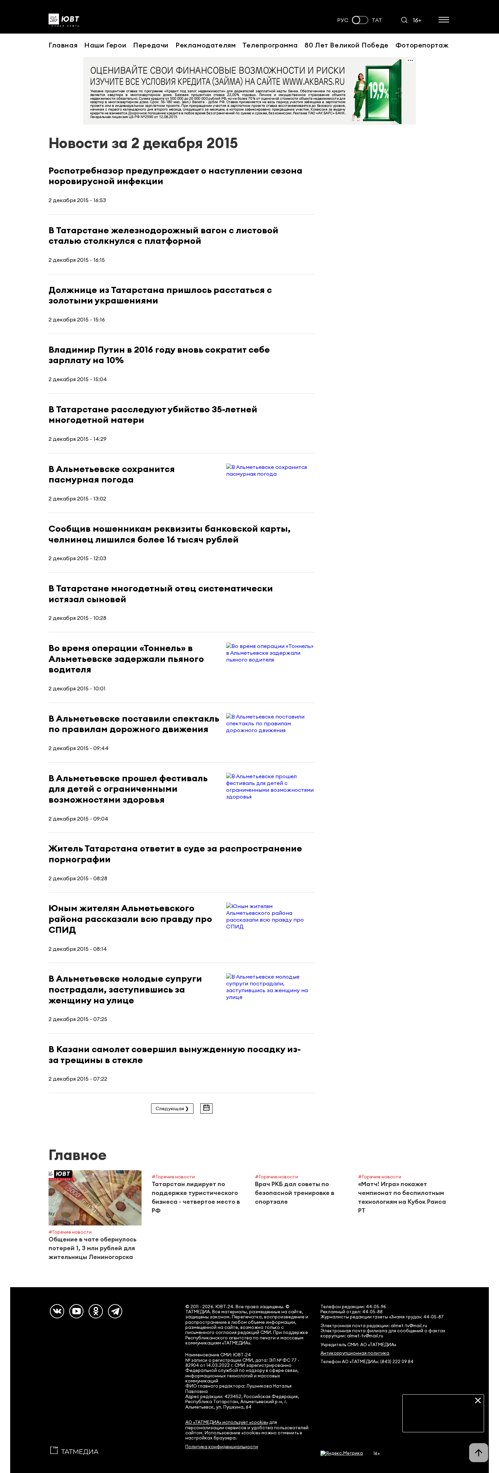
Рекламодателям (205, 45)
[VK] (57, 1311)
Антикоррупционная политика (354, 1353)
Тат (377, 20)
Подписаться (443, 1421)
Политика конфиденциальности (221, 1446)
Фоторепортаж (422, 45)
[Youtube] (76, 1311)
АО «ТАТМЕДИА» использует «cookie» (226, 1422)
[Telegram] (115, 1311)
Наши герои (105, 45)
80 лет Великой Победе (346, 45)
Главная (63, 45)
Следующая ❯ (172, 1108)
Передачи (151, 45)
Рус (343, 20)
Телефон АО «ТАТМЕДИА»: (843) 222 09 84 (366, 1361)
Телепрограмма (270, 45)
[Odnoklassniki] (96, 1311)
